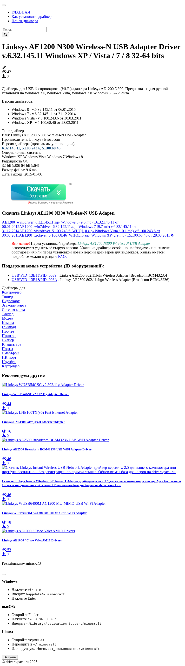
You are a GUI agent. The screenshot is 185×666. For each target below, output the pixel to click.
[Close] (4, 574)
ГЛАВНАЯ (21, 12)
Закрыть (10, 657)
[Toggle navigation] (4, 5)
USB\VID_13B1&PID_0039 (34, 275)
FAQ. (62, 256)
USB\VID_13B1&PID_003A (34, 280)
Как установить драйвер (32, 16)
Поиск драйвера (25, 21)
